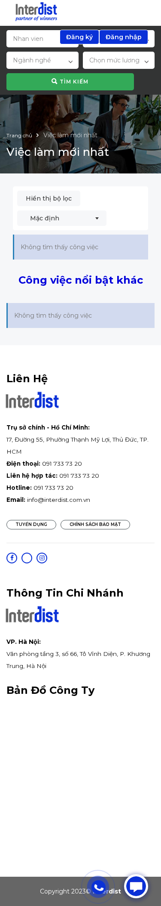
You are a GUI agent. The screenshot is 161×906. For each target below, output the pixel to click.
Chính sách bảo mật (95, 524)
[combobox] (42, 61)
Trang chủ (19, 135)
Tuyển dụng (31, 524)
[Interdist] (36, 12)
